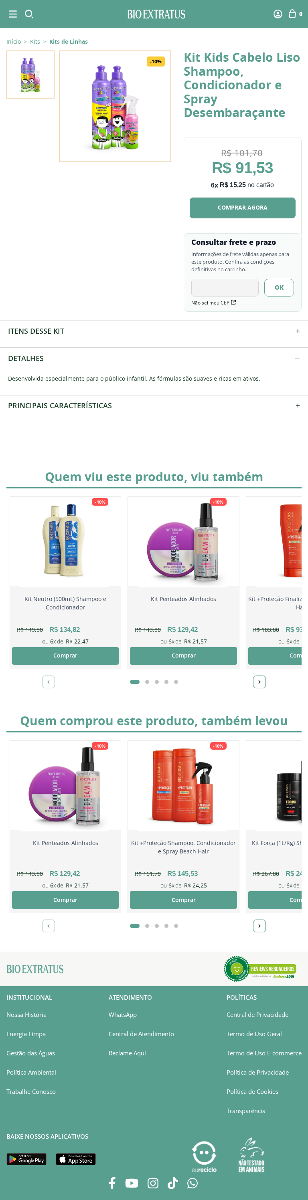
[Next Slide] (259, 682)
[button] (115, 106)
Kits (35, 41)
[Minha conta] (278, 14)
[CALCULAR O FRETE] (279, 287)
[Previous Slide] (48, 682)
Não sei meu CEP (210, 302)
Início (13, 41)
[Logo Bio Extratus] (157, 14)
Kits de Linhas (68, 41)
